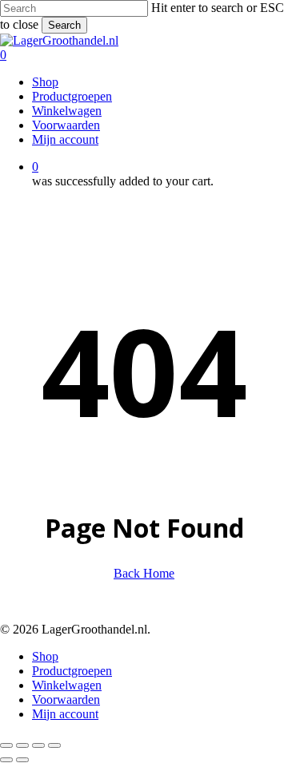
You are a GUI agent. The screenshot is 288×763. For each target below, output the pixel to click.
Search (64, 25)
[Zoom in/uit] (6, 745)
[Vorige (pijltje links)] (6, 759)
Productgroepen (72, 671)
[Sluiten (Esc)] (54, 745)
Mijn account (65, 714)
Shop (45, 656)
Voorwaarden (66, 699)
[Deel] (38, 745)
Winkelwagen (67, 685)
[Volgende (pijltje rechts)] (22, 759)
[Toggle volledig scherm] (22, 745)
